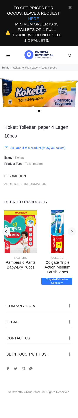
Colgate (57, 257)
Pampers (20, 257)
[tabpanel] (39, 92)
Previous (6, 231)
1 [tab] (39, 111)
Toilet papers (34, 163)
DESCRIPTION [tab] (15, 176)
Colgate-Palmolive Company (57, 281)
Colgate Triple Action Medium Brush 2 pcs (57, 267)
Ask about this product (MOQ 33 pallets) (37, 147)
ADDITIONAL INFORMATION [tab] (25, 184)
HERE (33, 19)
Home (5, 67)
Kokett (19, 157)
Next (72, 231)
